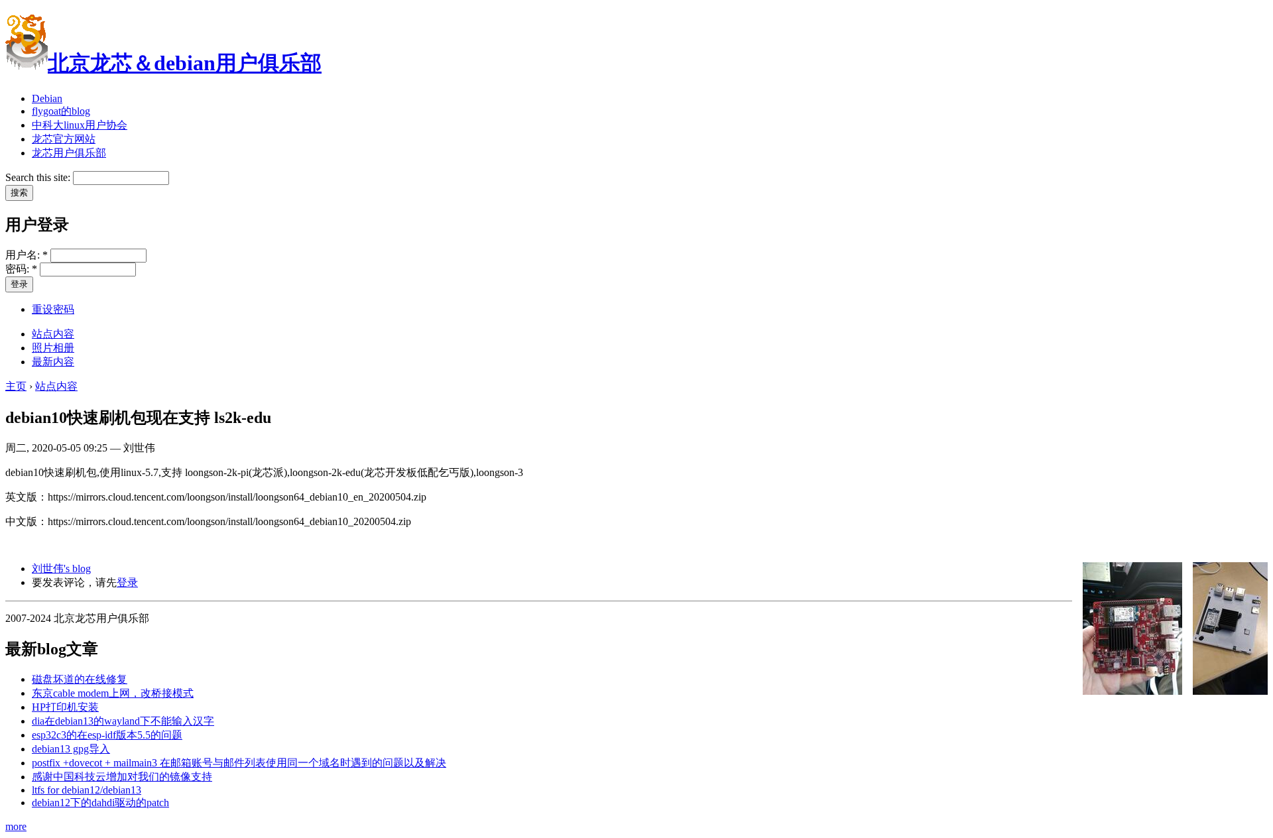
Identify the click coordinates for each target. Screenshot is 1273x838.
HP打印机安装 (65, 707)
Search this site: (39, 177)
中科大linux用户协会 (79, 125)
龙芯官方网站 (63, 139)
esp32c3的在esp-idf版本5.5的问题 (107, 735)
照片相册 (53, 347)
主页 (16, 386)
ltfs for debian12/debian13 (86, 790)
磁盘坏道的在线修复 (79, 679)
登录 (127, 582)
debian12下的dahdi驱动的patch (100, 802)
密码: (21, 268)
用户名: (26, 255)
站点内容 (53, 333)
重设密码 (53, 309)
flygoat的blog (61, 111)
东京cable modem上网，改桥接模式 (113, 693)
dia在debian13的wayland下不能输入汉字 (123, 721)
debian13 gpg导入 (71, 748)
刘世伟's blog (61, 568)
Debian (47, 98)
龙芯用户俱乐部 (69, 152)
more (16, 826)
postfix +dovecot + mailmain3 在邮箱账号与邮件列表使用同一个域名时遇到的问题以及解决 (239, 762)
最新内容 (53, 361)
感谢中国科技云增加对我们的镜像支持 (122, 776)
